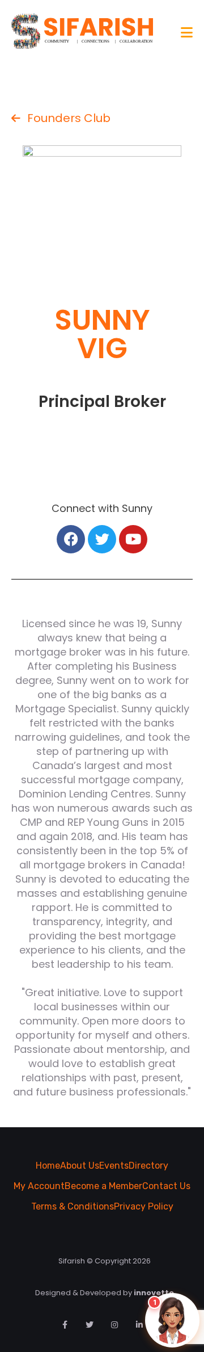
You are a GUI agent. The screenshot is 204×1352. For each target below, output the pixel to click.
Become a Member (103, 1186)
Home (48, 1165)
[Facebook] (64, 1325)
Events (114, 1165)
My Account (39, 1186)
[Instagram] (114, 1325)
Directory (148, 1165)
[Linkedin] (139, 1325)
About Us (79, 1165)
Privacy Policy (143, 1206)
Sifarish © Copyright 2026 (104, 1261)
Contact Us (166, 1186)
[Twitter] (89, 1325)
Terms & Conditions (72, 1206)
